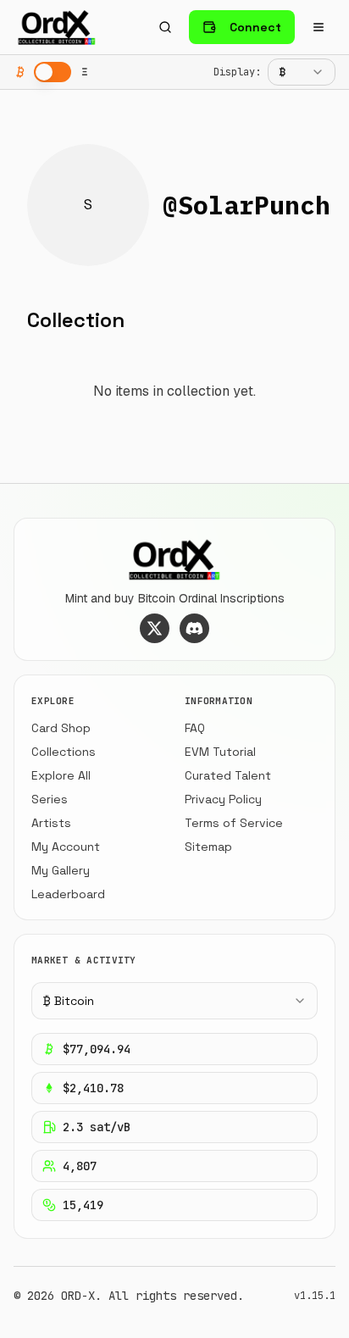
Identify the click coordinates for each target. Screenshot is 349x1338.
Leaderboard (68, 894)
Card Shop (61, 728)
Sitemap (208, 846)
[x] (154, 628)
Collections (63, 751)
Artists (51, 822)
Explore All (61, 775)
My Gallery (60, 870)
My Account (65, 846)
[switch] (52, 72)
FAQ (195, 728)
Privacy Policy (223, 799)
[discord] (194, 628)
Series (49, 799)
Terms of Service (234, 822)
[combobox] (301, 72)
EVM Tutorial (220, 751)
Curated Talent (228, 775)
